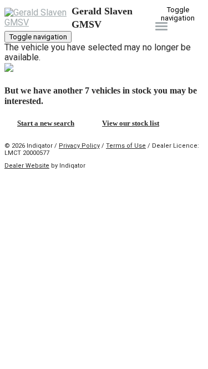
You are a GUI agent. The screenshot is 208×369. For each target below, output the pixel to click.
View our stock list (130, 123)
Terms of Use (126, 145)
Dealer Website (26, 165)
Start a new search (45, 123)
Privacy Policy (79, 145)
